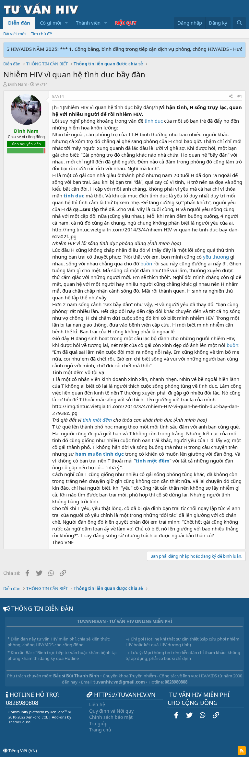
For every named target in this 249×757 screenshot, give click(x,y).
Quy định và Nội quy (111, 711)
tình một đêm (97, 420)
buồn (146, 263)
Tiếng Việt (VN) (22, 750)
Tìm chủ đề (41, 34)
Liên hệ (97, 704)
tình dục (154, 120)
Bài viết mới (14, 34)
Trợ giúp (98, 723)
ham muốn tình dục (99, 454)
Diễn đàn (19, 22)
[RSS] (242, 750)
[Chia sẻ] (231, 96)
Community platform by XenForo (39, 714)
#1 (239, 96)
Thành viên (88, 22)
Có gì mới (50, 22)
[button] (66, 23)
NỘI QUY (125, 22)
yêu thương (216, 256)
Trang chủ (100, 730)
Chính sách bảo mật (111, 717)
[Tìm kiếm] (239, 23)
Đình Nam (17, 84)
